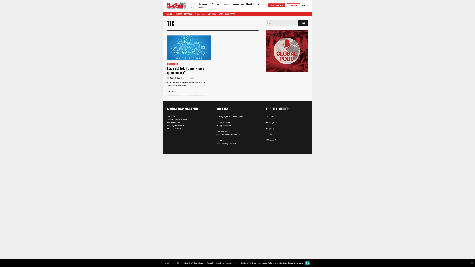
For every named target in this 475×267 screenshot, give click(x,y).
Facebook (272, 117)
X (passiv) (272, 140)
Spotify (271, 128)
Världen (170, 14)
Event (220, 14)
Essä (176, 64)
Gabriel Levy (175, 78)
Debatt (179, 14)
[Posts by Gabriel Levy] (168, 78)
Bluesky (269, 134)
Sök (303, 5)
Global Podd (200, 14)
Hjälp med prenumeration (233, 3)
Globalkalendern (252, 3)
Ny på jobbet (230, 14)
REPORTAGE (188, 14)
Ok (307, 263)
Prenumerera (277, 5)
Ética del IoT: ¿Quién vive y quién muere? (185, 70)
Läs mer (171, 91)
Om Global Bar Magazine (200, 3)
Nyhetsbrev (211, 14)
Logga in (293, 5)
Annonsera (216, 3)
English (192, 6)
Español (201, 6)
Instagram (272, 122)
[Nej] (472, 263)
